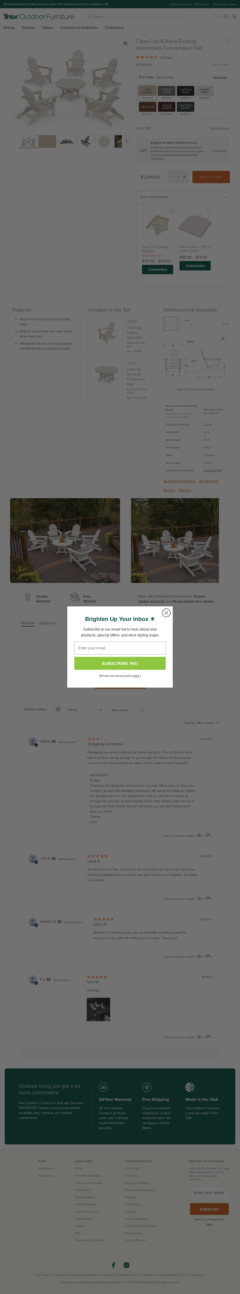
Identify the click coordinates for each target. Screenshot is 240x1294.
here (136, 676)
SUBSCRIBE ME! (120, 663)
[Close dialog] (166, 613)
